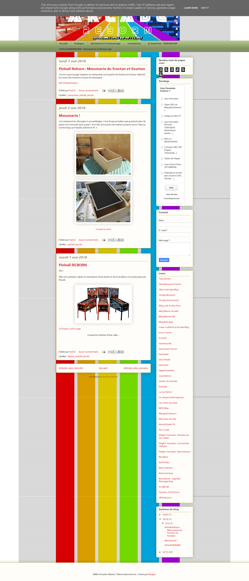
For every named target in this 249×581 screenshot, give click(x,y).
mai (167, 523)
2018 (166, 519)
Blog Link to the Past (170, 305)
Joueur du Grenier (168, 381)
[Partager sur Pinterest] (122, 90)
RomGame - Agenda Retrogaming (169, 480)
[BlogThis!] (113, 90)
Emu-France (165, 332)
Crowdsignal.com (172, 198)
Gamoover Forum (168, 348)
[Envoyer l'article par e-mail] (103, 90)
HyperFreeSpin (166, 370)
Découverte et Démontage (105, 43)
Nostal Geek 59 (167, 424)
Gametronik (165, 343)
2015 (166, 552)
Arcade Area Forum (169, 300)
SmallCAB (164, 486)
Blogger (152, 574)
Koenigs (163, 386)
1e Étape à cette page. (70, 328)
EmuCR (163, 338)
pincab (90, 95)
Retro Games (166, 467)
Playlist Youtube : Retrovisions (174, 451)
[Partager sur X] (116, 90)
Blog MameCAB (167, 316)
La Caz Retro (165, 392)
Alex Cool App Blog (168, 289)
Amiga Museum (167, 295)
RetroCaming (166, 473)
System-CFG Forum (169, 492)
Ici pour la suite (103, 229)
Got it (205, 8)
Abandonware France (170, 284)
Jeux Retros (165, 375)
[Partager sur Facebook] (119, 90)
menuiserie (73, 95)
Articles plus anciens (136, 368)
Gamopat (164, 354)
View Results (172, 194)
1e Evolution (134, 43)
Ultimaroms (165, 497)
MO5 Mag (164, 408)
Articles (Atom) (110, 376)
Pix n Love (164, 429)
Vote (171, 188)
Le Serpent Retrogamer (171, 397)
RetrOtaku (164, 462)
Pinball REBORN (73, 265)
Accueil (63, 43)
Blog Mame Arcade (168, 311)
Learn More (191, 8)
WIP (61, 83)
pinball (82, 95)
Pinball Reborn (70, 83)
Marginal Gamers (168, 413)
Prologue (79, 43)
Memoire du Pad (167, 419)
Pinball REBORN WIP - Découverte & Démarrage (85, 49)
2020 (166, 514)
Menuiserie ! (69, 115)
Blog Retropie (166, 322)
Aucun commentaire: (89, 90)
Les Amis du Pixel (168, 402)
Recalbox (163, 457)
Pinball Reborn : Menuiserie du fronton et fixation (102, 68)
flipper (71, 356)
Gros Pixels (164, 359)
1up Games (165, 278)
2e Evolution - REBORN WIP (162, 43)
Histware (163, 365)
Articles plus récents (71, 368)
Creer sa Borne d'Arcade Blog (174, 327)
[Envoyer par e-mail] (109, 90)
